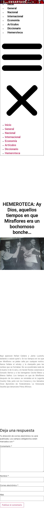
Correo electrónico (9, 485)
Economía (13, 20)
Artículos (13, 24)
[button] (22, 79)
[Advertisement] (22, 178)
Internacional (15, 16)
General (12, 8)
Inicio (10, 4)
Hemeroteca (15, 32)
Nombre (4, 476)
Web (2, 495)
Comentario (6, 446)
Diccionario (14, 28)
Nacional (12, 12)
